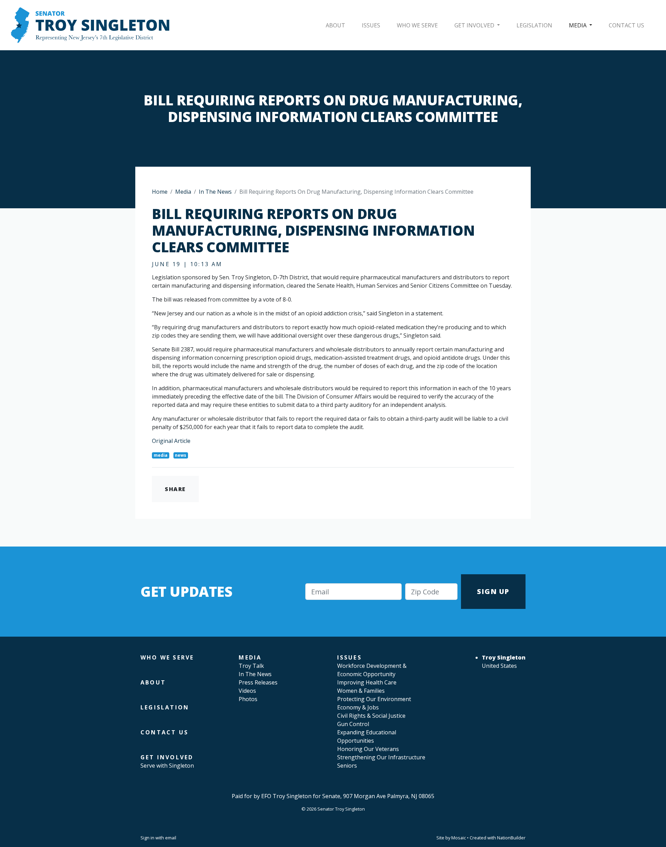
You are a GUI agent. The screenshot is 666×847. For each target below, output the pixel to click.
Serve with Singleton (167, 765)
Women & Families (361, 691)
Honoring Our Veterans (368, 749)
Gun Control (353, 724)
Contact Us (626, 25)
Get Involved (475, 25)
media (161, 455)
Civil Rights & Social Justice (371, 715)
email (170, 838)
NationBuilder (511, 838)
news (180, 455)
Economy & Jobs (358, 707)
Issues (371, 25)
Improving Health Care (366, 682)
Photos (248, 699)
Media (578, 25)
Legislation (534, 25)
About (335, 25)
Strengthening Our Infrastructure (381, 757)
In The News (215, 191)
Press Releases (258, 682)
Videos (247, 691)
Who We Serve (417, 25)
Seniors (347, 765)
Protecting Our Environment (374, 699)
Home (160, 191)
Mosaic (458, 838)
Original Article (171, 441)
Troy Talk (251, 666)
